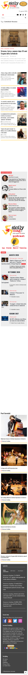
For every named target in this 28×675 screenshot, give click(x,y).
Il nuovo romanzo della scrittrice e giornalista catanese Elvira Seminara (8, 137)
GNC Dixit (11, 175)
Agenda (3, 252)
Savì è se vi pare (12, 215)
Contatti (5, 660)
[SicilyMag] (10, 9)
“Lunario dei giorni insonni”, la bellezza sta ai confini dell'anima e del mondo (8, 131)
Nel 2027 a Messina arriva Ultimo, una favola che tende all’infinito (18, 320)
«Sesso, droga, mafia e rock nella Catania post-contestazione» (9, 74)
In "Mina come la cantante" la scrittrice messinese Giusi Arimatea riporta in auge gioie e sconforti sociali (8, 95)
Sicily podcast (12, 194)
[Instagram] (23, 14)
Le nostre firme (6, 665)
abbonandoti (6, 641)
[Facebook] (25, 14)
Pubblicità (5, 662)
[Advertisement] (14, 156)
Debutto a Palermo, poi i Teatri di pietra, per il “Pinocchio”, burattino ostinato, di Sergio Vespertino (14, 262)
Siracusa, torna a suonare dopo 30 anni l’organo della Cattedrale (14, 52)
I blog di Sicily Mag (6, 173)
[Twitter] (20, 14)
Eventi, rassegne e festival (7, 48)
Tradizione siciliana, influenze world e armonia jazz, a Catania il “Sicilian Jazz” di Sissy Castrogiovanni (14, 280)
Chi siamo (5, 659)
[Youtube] (18, 14)
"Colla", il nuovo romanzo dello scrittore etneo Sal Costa (7, 79)
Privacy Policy (6, 664)
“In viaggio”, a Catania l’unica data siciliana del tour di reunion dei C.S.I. (14, 305)
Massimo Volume (13, 204)
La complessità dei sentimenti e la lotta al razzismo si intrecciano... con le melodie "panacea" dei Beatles (8, 116)
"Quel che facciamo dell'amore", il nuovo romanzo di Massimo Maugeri (8, 124)
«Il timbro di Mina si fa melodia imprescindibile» (8, 89)
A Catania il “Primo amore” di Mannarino (17, 293)
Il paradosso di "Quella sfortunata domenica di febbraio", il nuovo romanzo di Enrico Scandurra (8, 108)
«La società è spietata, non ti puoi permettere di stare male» (8, 102)
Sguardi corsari (12, 185)
